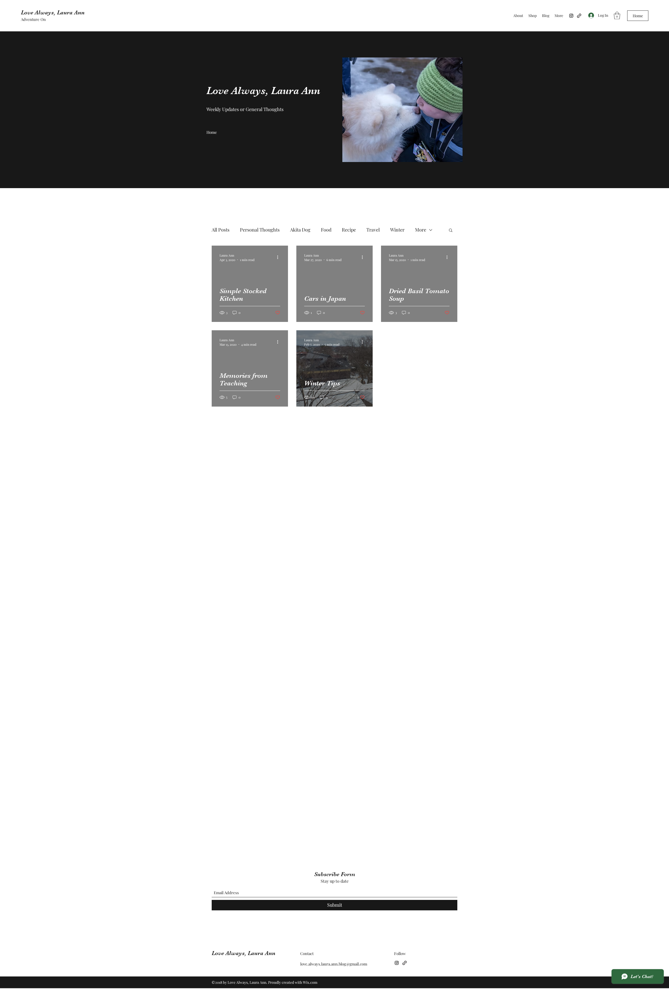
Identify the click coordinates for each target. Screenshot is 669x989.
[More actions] (279, 257)
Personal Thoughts (260, 230)
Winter (397, 230)
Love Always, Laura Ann (53, 12)
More (420, 230)
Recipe (349, 230)
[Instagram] (571, 15)
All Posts (220, 230)
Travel (373, 230)
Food (326, 230)
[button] (617, 15)
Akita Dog (300, 230)
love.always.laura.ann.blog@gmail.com (333, 964)
